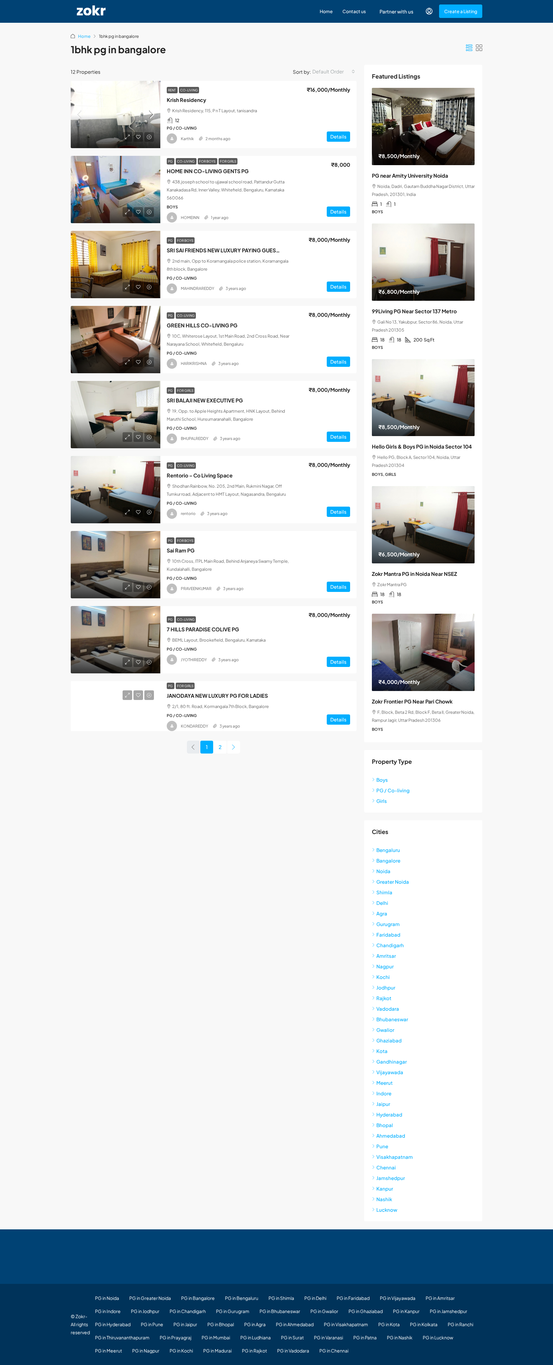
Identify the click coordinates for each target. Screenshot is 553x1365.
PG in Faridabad (353, 1298)
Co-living (189, 90)
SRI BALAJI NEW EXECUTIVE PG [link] (205, 400)
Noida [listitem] (383, 871)
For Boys (207, 161)
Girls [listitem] (381, 801)
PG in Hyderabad (113, 1324)
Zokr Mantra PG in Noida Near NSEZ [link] (414, 573)
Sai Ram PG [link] (181, 550)
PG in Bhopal (220, 1324)
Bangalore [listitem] (388, 860)
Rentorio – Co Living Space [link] (200, 475)
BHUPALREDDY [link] (194, 438)
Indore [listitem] (383, 1093)
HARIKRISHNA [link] (194, 363)
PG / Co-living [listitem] (393, 790)
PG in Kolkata (423, 1324)
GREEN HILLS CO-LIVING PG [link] (202, 325)
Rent (172, 90)
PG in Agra (255, 1324)
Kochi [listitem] (383, 977)
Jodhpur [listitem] (385, 987)
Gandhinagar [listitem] (391, 1061)
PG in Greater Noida (150, 1298)
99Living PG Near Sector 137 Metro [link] (414, 311)
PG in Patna (365, 1337)
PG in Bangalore (198, 1298)
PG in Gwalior (324, 1311)
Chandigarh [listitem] (390, 945)
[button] (469, 48)
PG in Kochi (181, 1350)
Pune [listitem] (382, 1146)
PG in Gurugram (232, 1311)
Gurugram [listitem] (388, 924)
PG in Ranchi (460, 1324)
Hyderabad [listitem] (389, 1114)
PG (170, 161)
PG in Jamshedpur (448, 1311)
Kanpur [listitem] (384, 1188)
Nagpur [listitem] (385, 966)
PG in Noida (107, 1298)
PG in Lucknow (438, 1337)
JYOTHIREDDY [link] (194, 659)
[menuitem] (429, 11)
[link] (115, 114)
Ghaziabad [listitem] (389, 1040)
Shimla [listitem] (384, 892)
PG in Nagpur (145, 1350)
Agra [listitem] (381, 913)
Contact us (354, 11)
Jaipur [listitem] (383, 1104)
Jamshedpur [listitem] (390, 1178)
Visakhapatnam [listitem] (394, 1157)
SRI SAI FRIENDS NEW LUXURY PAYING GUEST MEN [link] (229, 250)
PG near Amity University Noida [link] (410, 175)
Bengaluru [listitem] (388, 850)
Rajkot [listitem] (383, 998)
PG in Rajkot (254, 1350)
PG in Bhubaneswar (280, 1311)
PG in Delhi (315, 1298)
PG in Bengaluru (241, 1298)
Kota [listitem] (382, 1051)
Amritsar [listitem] (386, 956)
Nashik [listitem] (384, 1199)
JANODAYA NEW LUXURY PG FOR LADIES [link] (217, 695)
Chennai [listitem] (386, 1167)
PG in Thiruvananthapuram (122, 1337)
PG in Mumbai (216, 1337)
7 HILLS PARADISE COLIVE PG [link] (203, 629)
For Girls (228, 161)
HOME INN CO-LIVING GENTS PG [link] (208, 171)
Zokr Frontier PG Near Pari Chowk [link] (412, 701)
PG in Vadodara (293, 1350)
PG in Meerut (108, 1350)
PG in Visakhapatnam (346, 1324)
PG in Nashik (400, 1337)
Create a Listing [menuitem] (460, 11)
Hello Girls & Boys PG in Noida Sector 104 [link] (422, 446)
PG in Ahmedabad (295, 1324)
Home (326, 11)
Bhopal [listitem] (384, 1125)
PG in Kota (389, 1324)
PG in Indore (108, 1311)
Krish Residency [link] (186, 100)
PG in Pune (152, 1324)
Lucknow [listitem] (386, 1210)
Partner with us (396, 11)
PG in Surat (292, 1337)
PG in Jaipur (185, 1324)
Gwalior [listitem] (385, 1030)
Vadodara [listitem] (387, 1009)
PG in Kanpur (406, 1311)
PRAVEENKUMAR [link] (196, 588)
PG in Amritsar (440, 1298)
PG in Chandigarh (188, 1311)
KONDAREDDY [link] (194, 726)
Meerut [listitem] (384, 1083)
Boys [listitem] (382, 780)
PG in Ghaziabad (366, 1311)
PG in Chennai (334, 1350)
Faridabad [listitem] (388, 934)
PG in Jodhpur (145, 1311)
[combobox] (333, 71)
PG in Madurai (217, 1350)
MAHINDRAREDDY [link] (197, 288)
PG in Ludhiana (255, 1337)
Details (338, 136)
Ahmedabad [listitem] (390, 1136)
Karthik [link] (187, 138)
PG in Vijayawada (397, 1298)
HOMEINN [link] (190, 217)
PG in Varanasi (328, 1337)
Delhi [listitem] (382, 903)
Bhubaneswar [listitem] (392, 1019)
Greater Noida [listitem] (392, 882)
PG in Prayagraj (175, 1337)
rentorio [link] (188, 513)
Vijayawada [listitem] (389, 1072)
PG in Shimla (281, 1298)
